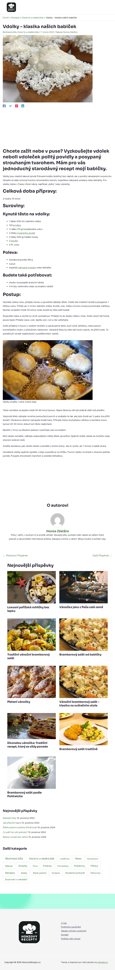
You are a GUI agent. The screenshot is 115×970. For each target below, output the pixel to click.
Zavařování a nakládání (16, 879)
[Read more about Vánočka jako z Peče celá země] (83, 587)
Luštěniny (65, 858)
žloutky (14, 240)
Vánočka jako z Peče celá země (81, 607)
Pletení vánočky (18, 702)
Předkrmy (79, 866)
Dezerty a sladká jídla (28, 32)
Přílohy (94, 866)
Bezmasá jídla (9, 32)
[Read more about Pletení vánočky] (31, 681)
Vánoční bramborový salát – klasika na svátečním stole (79, 703)
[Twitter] (10, 105)
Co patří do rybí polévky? (15, 832)
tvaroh (12, 263)
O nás (64, 923)
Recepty (10, 872)
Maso (78, 858)
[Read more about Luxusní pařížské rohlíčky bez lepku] (31, 587)
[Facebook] (4, 105)
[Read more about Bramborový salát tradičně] (83, 729)
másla (18, 225)
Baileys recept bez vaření (15, 837)
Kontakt (64, 934)
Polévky (47, 866)
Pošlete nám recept (70, 938)
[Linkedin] (22, 105)
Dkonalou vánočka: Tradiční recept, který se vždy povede (27, 744)
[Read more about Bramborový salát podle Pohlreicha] (31, 772)
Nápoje (9, 866)
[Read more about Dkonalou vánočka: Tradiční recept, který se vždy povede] (31, 726)
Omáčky (22, 865)
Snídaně (56, 873)
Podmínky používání (71, 927)
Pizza (35, 866)
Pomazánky (63, 866)
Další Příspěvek (102, 555)
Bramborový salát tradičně (78, 749)
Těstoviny (95, 873)
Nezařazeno (92, 858)
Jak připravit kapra (12, 822)
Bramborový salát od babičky (80, 654)
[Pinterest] (16, 105)
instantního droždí (26, 233)
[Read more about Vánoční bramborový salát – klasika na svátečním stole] (83, 681)
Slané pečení (39, 873)
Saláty (24, 873)
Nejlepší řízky (9, 818)
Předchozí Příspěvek (15, 555)
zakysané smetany (27, 267)
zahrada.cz (102, 962)
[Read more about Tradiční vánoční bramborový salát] (31, 634)
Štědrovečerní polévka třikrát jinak (20, 827)
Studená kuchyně (75, 873)
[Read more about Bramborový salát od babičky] (83, 634)
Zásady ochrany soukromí (73, 930)
